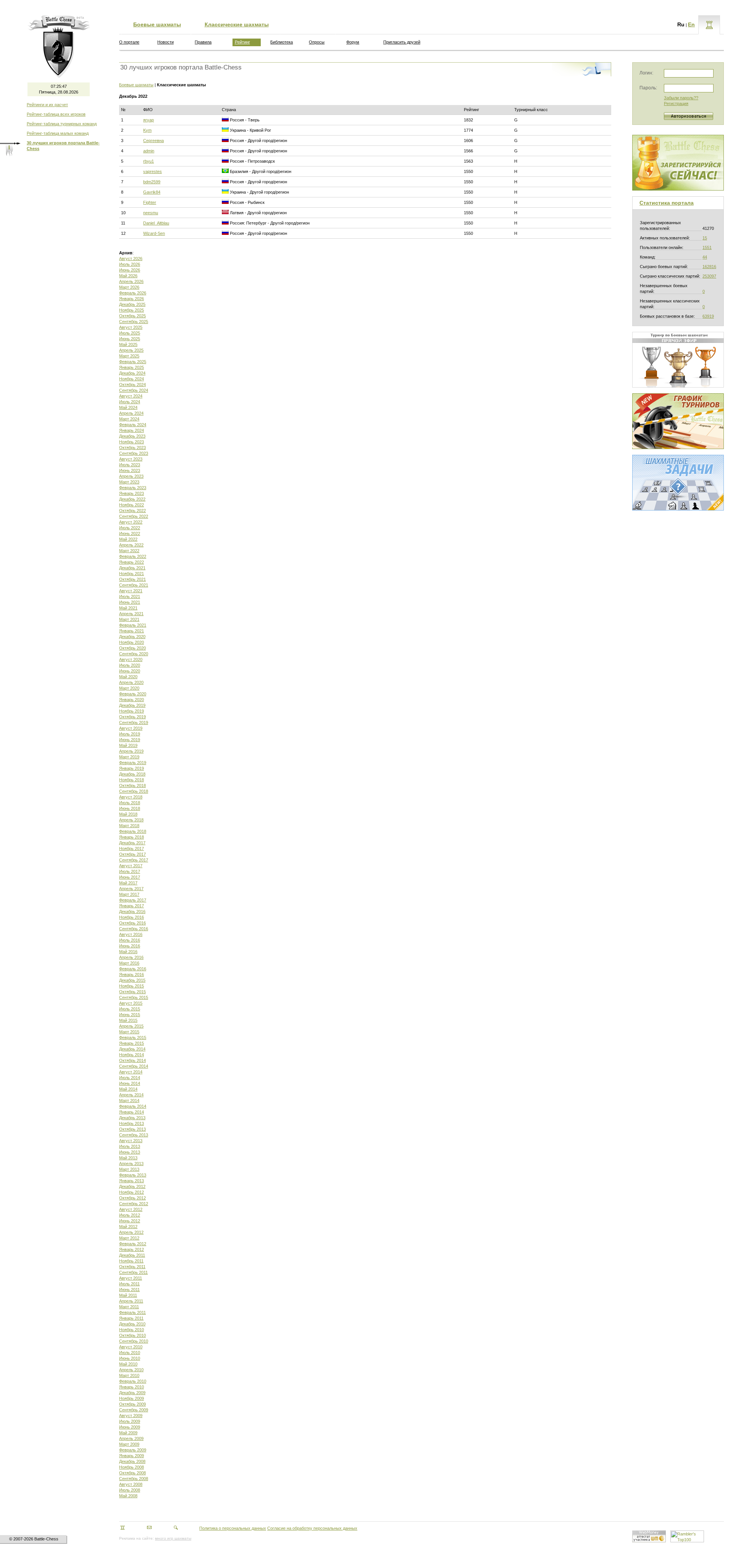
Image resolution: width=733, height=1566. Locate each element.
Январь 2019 (131, 768)
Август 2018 (130, 797)
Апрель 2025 (131, 350)
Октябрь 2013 (132, 1129)
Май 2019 (128, 745)
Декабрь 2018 (132, 774)
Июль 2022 (129, 527)
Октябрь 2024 (132, 384)
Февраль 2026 (132, 293)
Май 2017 (128, 883)
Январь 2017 (131, 905)
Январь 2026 (131, 298)
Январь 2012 (131, 1249)
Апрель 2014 (131, 1094)
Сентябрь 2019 (133, 722)
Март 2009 (129, 1444)
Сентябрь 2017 (133, 860)
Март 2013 (129, 1169)
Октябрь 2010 (132, 1335)
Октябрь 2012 (132, 1198)
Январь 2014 (131, 1112)
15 (704, 238)
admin (148, 151)
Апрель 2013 (131, 1163)
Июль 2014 (129, 1077)
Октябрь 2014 (132, 1060)
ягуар (148, 120)
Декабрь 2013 (132, 1117)
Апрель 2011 (131, 1301)
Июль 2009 (129, 1421)
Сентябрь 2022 (133, 516)
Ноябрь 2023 (131, 442)
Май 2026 (128, 275)
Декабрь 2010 (132, 1324)
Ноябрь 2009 (131, 1398)
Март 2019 (129, 757)
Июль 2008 (129, 1490)
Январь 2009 (131, 1455)
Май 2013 (128, 1158)
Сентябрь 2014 (133, 1066)
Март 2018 (129, 825)
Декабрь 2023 (132, 436)
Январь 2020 (131, 699)
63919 (708, 316)
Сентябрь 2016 (133, 928)
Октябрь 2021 (132, 579)
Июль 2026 (129, 264)
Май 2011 (128, 1295)
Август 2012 (130, 1209)
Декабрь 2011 (132, 1255)
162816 (709, 266)
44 (704, 257)
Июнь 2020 (129, 671)
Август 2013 (130, 1140)
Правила (203, 42)
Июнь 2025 (129, 338)
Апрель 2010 (131, 1369)
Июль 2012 (129, 1215)
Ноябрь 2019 (131, 711)
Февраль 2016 (132, 968)
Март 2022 (129, 550)
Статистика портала (666, 203)
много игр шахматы (173, 1538)
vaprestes (152, 171)
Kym (147, 130)
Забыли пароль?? (681, 97)
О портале (129, 42)
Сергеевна (153, 140)
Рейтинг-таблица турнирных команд (62, 123)
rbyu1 (148, 161)
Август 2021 (130, 590)
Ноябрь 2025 (131, 310)
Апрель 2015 (131, 1026)
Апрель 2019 (131, 751)
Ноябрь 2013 (131, 1123)
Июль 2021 (129, 596)
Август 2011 (130, 1278)
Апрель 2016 (131, 957)
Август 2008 (130, 1484)
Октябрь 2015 (132, 991)
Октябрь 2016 (132, 923)
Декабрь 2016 (132, 911)
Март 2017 (129, 894)
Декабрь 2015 (132, 980)
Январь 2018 (131, 837)
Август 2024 (130, 396)
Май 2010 (128, 1364)
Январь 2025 (131, 367)
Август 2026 (130, 258)
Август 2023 (130, 459)
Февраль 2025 (132, 361)
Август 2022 (130, 522)
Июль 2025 (129, 333)
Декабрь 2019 (132, 705)
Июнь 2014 (129, 1083)
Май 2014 (128, 1089)
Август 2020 (130, 659)
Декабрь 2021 (132, 568)
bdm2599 (151, 181)
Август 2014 (130, 1072)
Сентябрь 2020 (133, 653)
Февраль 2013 (132, 1175)
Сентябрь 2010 (133, 1341)
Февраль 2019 (132, 762)
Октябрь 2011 (132, 1266)
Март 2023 (129, 482)
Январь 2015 (131, 1043)
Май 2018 (128, 814)
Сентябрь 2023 (133, 453)
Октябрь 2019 (132, 716)
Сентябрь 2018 (133, 791)
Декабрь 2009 (132, 1392)
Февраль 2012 (132, 1243)
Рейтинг (242, 42)
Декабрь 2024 (132, 373)
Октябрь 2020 (132, 648)
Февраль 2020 (132, 694)
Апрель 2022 (131, 545)
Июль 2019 (129, 734)
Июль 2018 (129, 802)
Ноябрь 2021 (131, 573)
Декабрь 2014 (132, 1049)
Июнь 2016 (129, 946)
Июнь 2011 (129, 1289)
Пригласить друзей (401, 42)
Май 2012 (128, 1226)
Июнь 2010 (129, 1358)
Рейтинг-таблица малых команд (58, 133)
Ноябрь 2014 (131, 1054)
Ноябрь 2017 (131, 848)
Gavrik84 (151, 192)
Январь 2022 (131, 562)
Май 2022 (128, 539)
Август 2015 (130, 1003)
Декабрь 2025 (132, 304)
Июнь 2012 (129, 1221)
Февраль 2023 (132, 487)
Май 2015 (128, 1020)
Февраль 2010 (132, 1381)
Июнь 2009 (129, 1427)
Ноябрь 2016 (131, 917)
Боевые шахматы (157, 24)
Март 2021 (129, 619)
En (691, 24)
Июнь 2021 (129, 602)
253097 (709, 276)
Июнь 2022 (129, 533)
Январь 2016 (131, 974)
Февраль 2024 (132, 424)
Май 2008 (128, 1495)
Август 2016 (130, 934)
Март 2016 (129, 963)
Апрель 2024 (131, 413)
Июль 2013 (129, 1146)
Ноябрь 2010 (131, 1329)
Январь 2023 (131, 493)
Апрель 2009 (131, 1438)
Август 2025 (130, 327)
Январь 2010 (131, 1387)
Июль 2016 (129, 940)
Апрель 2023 (131, 476)
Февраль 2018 (132, 831)
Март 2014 (129, 1100)
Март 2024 (129, 419)
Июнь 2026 (129, 270)
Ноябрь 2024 (131, 379)
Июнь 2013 (129, 1152)
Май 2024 (128, 407)
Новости (165, 42)
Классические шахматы (237, 24)
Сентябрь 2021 (133, 585)
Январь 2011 (131, 1318)
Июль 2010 (129, 1352)
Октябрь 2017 (132, 854)
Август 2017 (130, 865)
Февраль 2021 (132, 625)
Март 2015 (129, 1031)
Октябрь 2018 (132, 785)
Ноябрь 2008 (131, 1467)
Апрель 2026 (131, 281)
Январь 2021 (131, 631)
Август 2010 (130, 1347)
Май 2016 (128, 951)
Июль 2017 (129, 871)
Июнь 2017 (129, 877)
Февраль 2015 (132, 1037)
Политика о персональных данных (232, 1528)
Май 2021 (128, 608)
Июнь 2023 (129, 470)
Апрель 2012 (131, 1232)
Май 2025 (128, 344)
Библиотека (281, 42)
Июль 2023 (129, 464)
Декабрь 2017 (132, 842)
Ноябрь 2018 (131, 779)
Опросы (317, 42)
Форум (352, 42)
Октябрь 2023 (132, 447)
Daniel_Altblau (156, 223)
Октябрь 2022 (132, 510)
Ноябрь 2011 (131, 1261)
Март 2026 (129, 287)
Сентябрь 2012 (133, 1203)
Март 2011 (129, 1306)
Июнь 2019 (129, 739)
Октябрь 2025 (132, 316)
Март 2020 (129, 688)
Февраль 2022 (132, 556)
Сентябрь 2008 (133, 1478)
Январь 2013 (131, 1180)
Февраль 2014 (132, 1106)
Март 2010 (129, 1375)
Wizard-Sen (154, 233)
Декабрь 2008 (132, 1461)
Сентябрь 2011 (133, 1272)
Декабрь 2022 (132, 499)
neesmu (150, 212)
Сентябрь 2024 (133, 390)
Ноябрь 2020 (131, 642)
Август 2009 (130, 1415)
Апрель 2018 (131, 820)
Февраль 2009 (132, 1450)
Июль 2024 (129, 401)
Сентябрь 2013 (133, 1135)
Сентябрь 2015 (133, 997)
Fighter (149, 202)
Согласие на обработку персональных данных (312, 1528)
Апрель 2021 (131, 613)
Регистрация (676, 103)
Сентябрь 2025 (133, 321)
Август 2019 (130, 728)
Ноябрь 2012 (131, 1192)
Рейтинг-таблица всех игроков (56, 114)
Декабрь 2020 (132, 636)
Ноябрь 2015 (131, 986)
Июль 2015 (129, 1009)
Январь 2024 (131, 430)
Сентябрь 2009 (133, 1410)
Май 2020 (128, 676)
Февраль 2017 (132, 900)
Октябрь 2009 (132, 1404)
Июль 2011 (129, 1284)
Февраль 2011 (132, 1312)
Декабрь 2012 (132, 1186)
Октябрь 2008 (132, 1473)
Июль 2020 (129, 665)
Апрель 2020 (131, 682)
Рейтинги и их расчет (47, 104)
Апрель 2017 (131, 888)
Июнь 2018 (129, 808)
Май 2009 (128, 1432)
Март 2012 (129, 1238)
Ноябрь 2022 (131, 505)
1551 (707, 247)
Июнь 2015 (129, 1014)
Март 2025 (129, 356)
